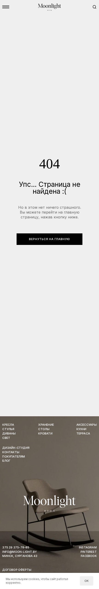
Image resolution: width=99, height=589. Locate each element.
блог (6, 460)
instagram (88, 547)
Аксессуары (86, 424)
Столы (44, 429)
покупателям (13, 456)
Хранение (46, 424)
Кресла (8, 424)
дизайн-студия (15, 447)
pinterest (89, 551)
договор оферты (16, 569)
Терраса (83, 433)
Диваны (9, 433)
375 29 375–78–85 (15, 547)
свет (6, 438)
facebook (89, 556)
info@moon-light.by (19, 551)
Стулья (8, 429)
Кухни (81, 429)
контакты (10, 452)
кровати (45, 433)
